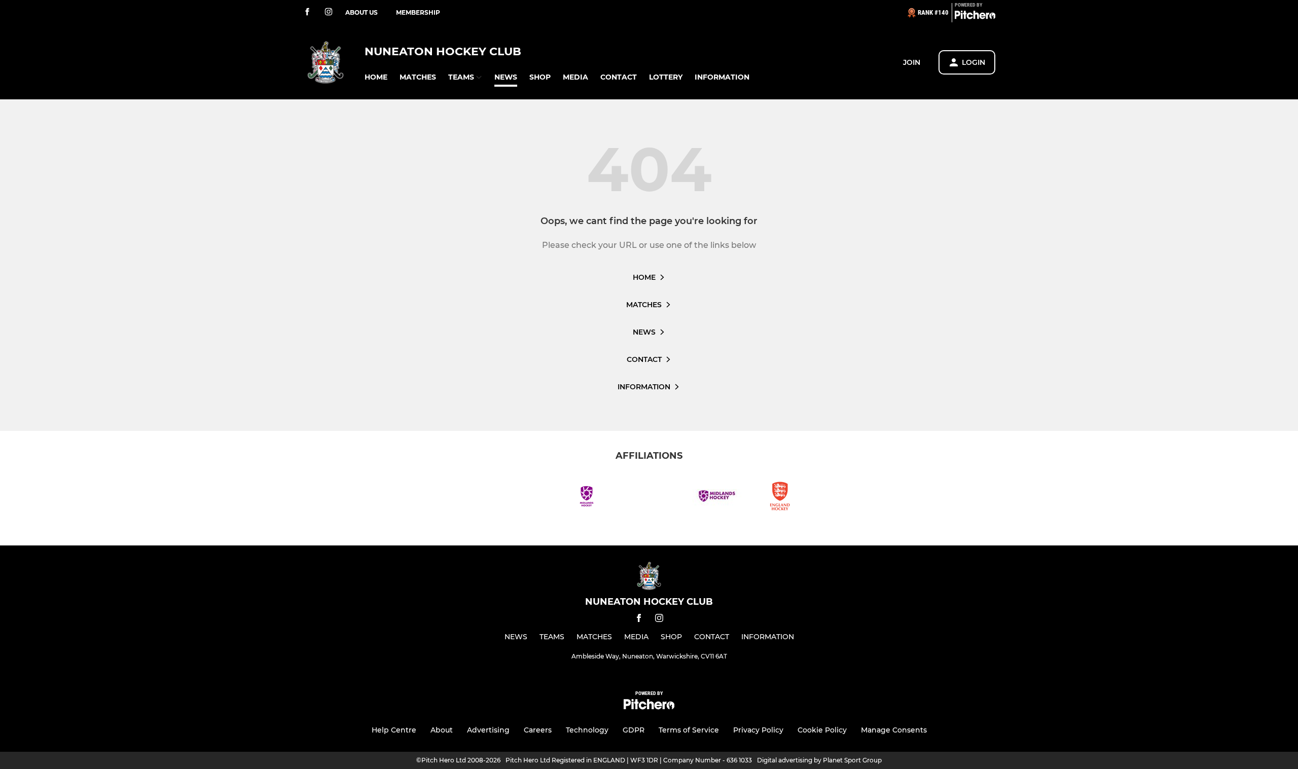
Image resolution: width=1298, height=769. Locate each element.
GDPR (633, 730)
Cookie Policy (822, 730)
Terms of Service (689, 730)
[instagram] (328, 12)
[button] (375, 77)
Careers (538, 730)
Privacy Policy (758, 730)
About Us (361, 12)
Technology (587, 730)
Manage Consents (894, 730)
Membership (418, 12)
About (441, 730)
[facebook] (307, 12)
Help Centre (394, 730)
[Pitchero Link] (975, 17)
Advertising (488, 730)
